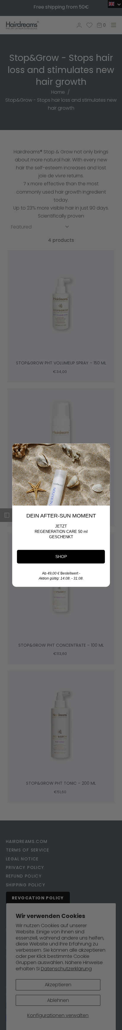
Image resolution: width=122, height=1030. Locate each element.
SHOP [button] (61, 556)
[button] (19, 450)
